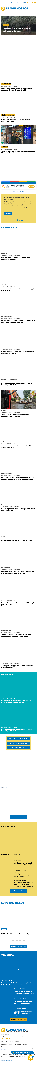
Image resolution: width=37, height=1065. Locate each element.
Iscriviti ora (8, 213)
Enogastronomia (6, 630)
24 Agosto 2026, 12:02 (7, 663)
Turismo (3, 505)
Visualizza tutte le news (18, 817)
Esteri (3, 348)
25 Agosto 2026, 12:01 (7, 381)
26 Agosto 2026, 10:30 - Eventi (9, 932)
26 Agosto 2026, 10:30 (7, 287)
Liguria (4, 929)
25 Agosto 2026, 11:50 (7, 412)
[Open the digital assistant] (30, 1058)
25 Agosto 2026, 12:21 (7, 349)
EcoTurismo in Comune (18, 747)
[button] (12, 940)
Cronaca (3, 410)
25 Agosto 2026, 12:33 (7, 149)
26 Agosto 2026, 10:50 (7, 118)
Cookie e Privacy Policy (7, 1060)
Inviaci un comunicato (18, 743)
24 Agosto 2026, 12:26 (7, 601)
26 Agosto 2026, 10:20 (7, 318)
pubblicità (19, 2)
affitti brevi (4, 285)
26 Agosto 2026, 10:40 (7, 255)
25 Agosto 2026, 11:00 (7, 475)
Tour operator (5, 567)
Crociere (3, 536)
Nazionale (16, 86)
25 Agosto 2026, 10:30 (7, 538)
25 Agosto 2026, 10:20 (7, 569)
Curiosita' (4, 253)
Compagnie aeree (6, 316)
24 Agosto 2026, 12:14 (7, 632)
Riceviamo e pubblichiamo (9, 379)
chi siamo (13, 2)
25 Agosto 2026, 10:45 (7, 506)
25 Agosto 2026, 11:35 (7, 444)
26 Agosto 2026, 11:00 (7, 86)
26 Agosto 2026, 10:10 (7, 699)
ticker (24, 2)
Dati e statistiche (6, 473)
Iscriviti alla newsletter (18, 739)
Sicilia (15, 699)
